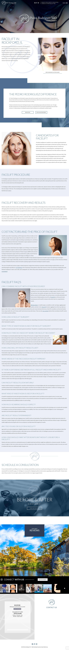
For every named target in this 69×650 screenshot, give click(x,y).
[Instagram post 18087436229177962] (30, 588)
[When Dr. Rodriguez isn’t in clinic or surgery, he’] (64, 588)
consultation (4, 271)
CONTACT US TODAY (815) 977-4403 (48, 3)
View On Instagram (42, 579)
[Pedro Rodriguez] (35, 3)
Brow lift (44, 307)
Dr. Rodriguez (19, 267)
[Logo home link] (8, 4)
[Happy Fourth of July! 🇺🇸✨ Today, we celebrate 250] (21, 588)
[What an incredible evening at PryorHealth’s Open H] (38, 588)
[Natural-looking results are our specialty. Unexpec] (4, 588)
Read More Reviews (34, 539)
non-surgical (45, 311)
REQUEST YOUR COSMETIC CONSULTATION (50, 2)
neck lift (53, 297)
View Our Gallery (34, 508)
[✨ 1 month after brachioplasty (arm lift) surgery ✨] (56, 588)
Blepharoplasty (34, 305)
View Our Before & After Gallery (53, 72)
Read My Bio (27, 112)
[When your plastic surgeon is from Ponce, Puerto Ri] (47, 588)
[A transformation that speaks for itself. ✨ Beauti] (13, 588)
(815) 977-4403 (19, 612)
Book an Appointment (41, 112)
